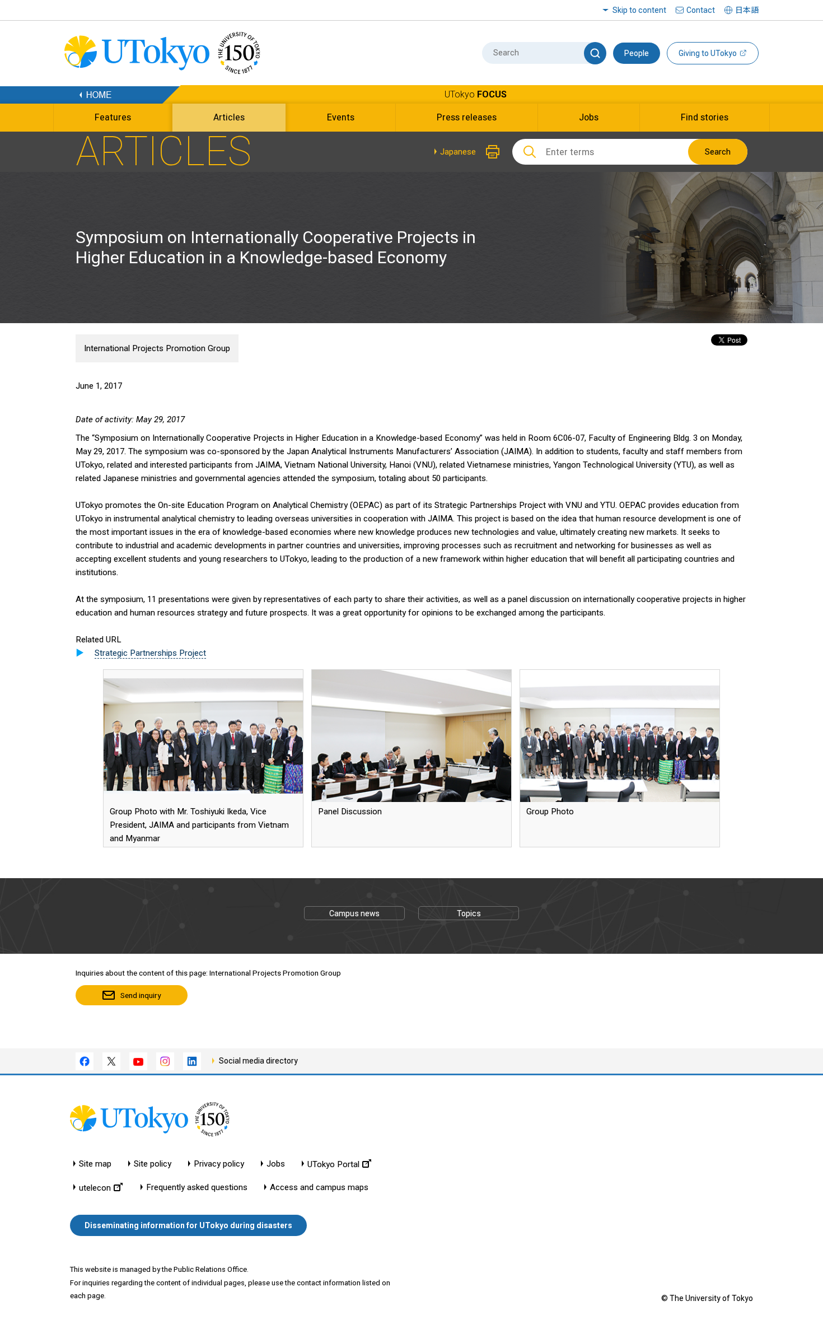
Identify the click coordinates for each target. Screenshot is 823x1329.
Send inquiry (140, 995)
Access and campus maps (319, 1187)
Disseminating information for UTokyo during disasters (188, 1225)
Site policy (152, 1164)
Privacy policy (219, 1164)
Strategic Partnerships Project (150, 653)
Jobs (275, 1164)
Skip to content (639, 10)
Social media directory (258, 1060)
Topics (469, 913)
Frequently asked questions (196, 1187)
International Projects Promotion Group (157, 348)
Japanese (458, 152)
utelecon (95, 1187)
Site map (95, 1164)
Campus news (354, 913)
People (636, 53)
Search (718, 152)
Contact (700, 10)
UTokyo (476, 94)
